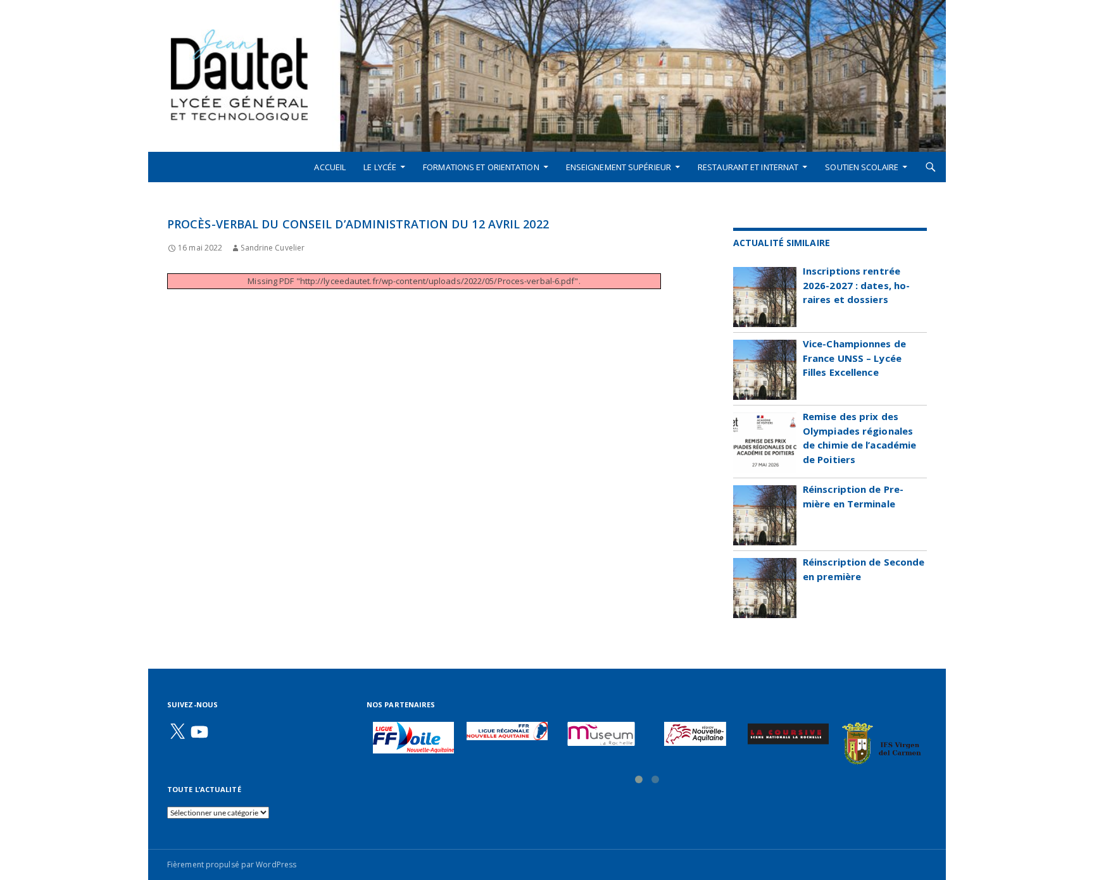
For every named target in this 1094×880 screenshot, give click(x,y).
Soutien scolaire (861, 167)
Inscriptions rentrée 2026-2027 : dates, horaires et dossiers (856, 285)
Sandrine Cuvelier (273, 247)
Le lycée (379, 167)
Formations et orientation (481, 167)
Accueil (330, 167)
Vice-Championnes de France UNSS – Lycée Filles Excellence (854, 357)
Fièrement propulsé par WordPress (231, 864)
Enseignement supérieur (618, 167)
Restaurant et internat (748, 167)
